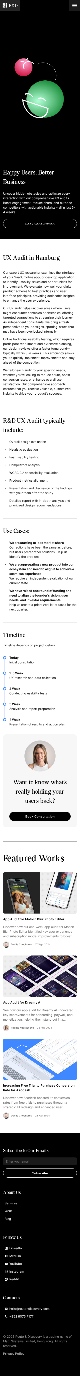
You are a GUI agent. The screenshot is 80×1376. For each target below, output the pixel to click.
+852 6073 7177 (21, 1316)
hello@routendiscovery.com (29, 1308)
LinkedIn (15, 1248)
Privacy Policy (13, 1353)
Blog (8, 1219)
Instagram (16, 1271)
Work (8, 1211)
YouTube (15, 1264)
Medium (15, 1256)
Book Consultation (40, 224)
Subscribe (40, 1173)
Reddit (14, 1279)
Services (11, 1203)
